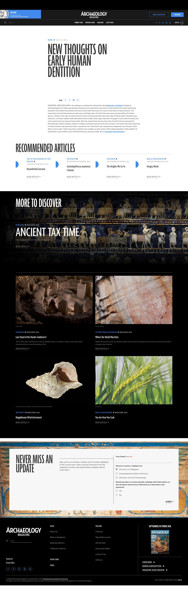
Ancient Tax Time (47, 233)
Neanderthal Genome (36, 169)
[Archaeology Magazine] (23, 536)
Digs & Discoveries (103, 537)
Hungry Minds (153, 166)
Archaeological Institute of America (133, 473)
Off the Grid (100, 543)
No (120, 495)
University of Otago (114, 105)
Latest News (110, 22)
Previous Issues (90, 22)
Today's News (54, 559)
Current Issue (79, 22)
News (50, 40)
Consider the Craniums (114, 131)
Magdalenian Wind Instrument (29, 418)
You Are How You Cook (104, 418)
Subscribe (177, 15)
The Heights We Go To (116, 166)
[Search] (5, 22)
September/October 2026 (160, 526)
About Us (54, 531)
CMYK (179, 580)
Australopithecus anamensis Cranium (79, 168)
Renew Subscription (159, 15)
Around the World (103, 548)
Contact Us (9, 558)
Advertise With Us (57, 543)
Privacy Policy (10, 562)
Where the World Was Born (106, 337)
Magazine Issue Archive (153, 570)
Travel (52, 565)
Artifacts (99, 560)
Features (99, 531)
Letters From (101, 554)
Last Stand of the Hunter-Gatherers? (31, 337)
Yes (120, 491)
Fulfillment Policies (58, 548)
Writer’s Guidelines (57, 537)
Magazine (129, 469)
